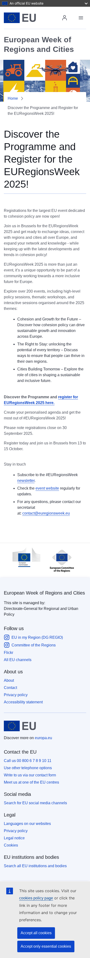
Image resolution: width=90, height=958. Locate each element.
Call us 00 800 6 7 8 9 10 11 (27, 761)
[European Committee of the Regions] (59, 573)
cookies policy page (36, 898)
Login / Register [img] (64, 17)
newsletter (26, 481)
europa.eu (43, 738)
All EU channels (17, 660)
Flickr (8, 653)
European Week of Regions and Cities (44, 593)
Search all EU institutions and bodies (35, 866)
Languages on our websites (27, 824)
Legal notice (14, 838)
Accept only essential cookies (46, 946)
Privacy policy (16, 695)
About (9, 680)
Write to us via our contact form (30, 775)
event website (47, 488)
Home (13, 98)
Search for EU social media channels (35, 803)
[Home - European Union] (33, 17)
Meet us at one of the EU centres (31, 782)
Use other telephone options (28, 768)
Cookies (11, 845)
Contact (10, 688)
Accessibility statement (23, 702)
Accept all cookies (36, 933)
